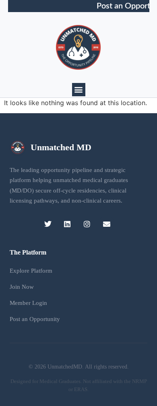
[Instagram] (87, 224)
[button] (78, 89)
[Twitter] (48, 224)
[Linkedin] (68, 224)
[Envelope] (107, 224)
